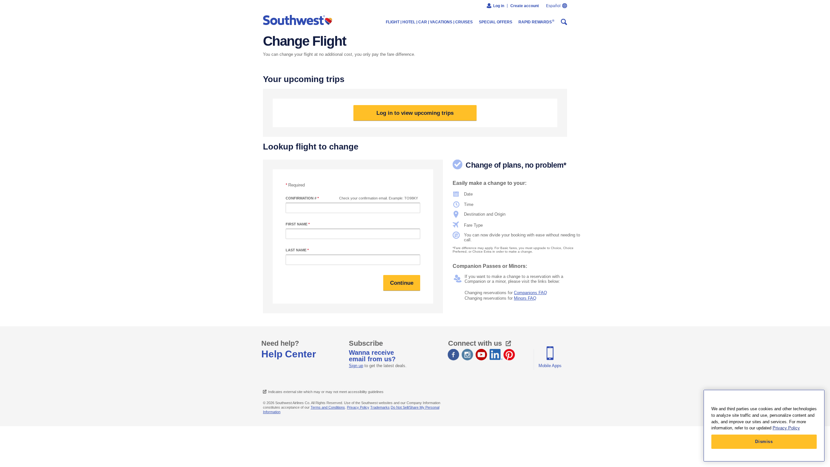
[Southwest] (299, 20)
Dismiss (764, 441)
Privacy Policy (358, 407)
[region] (764, 425)
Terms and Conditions (328, 407)
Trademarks (380, 407)
